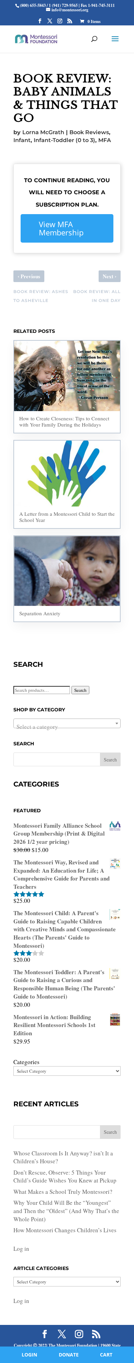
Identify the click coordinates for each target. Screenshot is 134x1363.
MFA (104, 140)
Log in (21, 1249)
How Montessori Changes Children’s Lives (64, 1230)
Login (29, 1354)
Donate (69, 1354)
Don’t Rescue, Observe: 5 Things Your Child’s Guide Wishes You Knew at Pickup (64, 1176)
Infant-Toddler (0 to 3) (64, 140)
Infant (22, 140)
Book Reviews (89, 132)
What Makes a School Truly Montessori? (62, 1192)
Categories (26, 1062)
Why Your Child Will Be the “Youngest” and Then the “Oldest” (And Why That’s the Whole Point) (66, 1211)
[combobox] (67, 723)
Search (80, 690)
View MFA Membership (61, 228)
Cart (106, 1354)
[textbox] (67, 726)
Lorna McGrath (43, 132)
